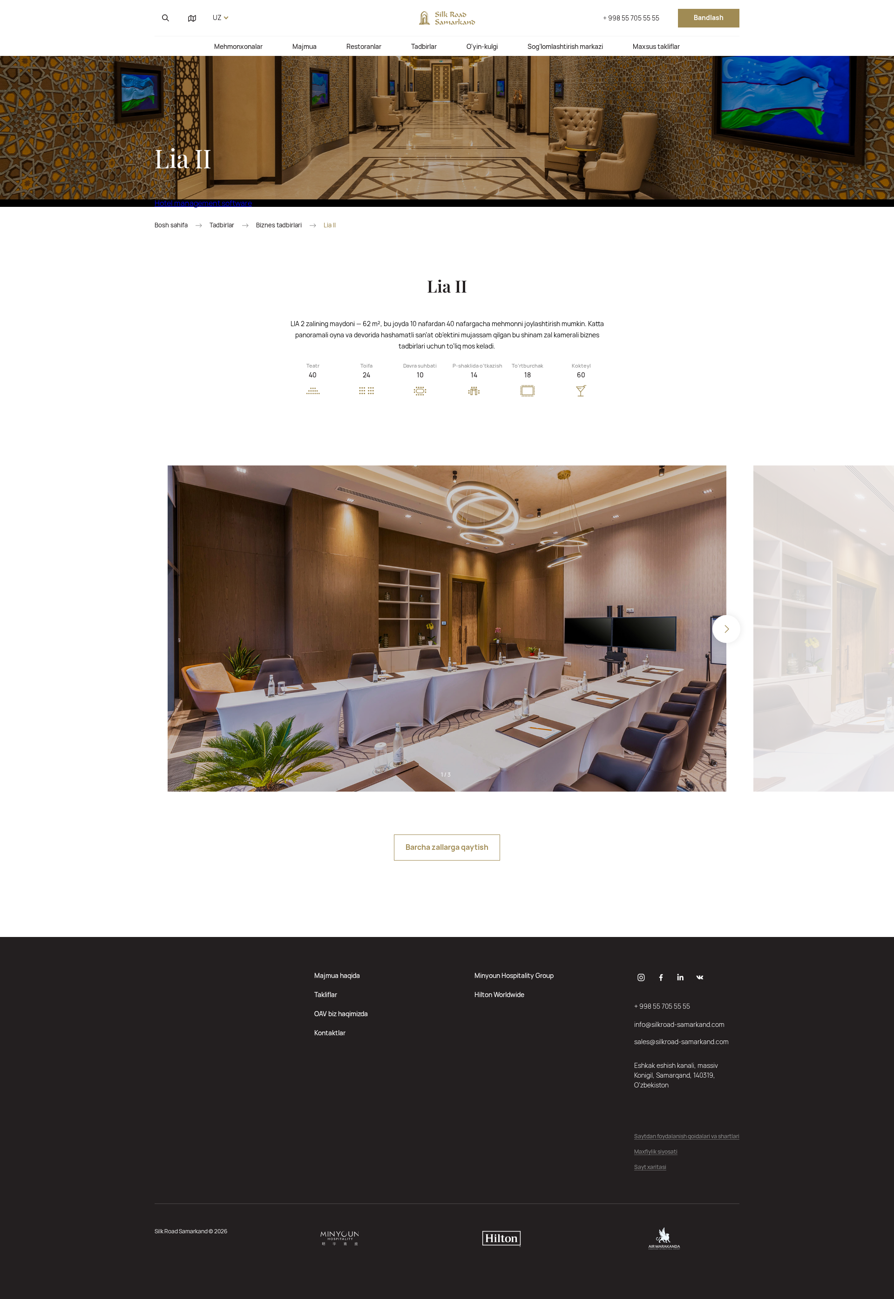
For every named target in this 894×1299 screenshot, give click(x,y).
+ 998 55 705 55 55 (631, 18)
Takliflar (325, 994)
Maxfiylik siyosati (655, 1152)
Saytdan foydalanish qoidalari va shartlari (686, 1137)
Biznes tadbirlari (279, 225)
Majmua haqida (337, 975)
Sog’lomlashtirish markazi (565, 46)
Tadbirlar (424, 46)
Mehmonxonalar (238, 46)
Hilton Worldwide (499, 994)
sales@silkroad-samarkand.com (681, 1041)
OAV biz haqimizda (341, 1013)
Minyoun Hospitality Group (514, 975)
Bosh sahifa (171, 225)
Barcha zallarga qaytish (447, 847)
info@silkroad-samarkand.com (679, 1024)
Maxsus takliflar (656, 46)
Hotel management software (203, 203)
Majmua (304, 46)
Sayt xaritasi (650, 1167)
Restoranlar (363, 46)
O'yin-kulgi (482, 46)
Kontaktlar (329, 1032)
